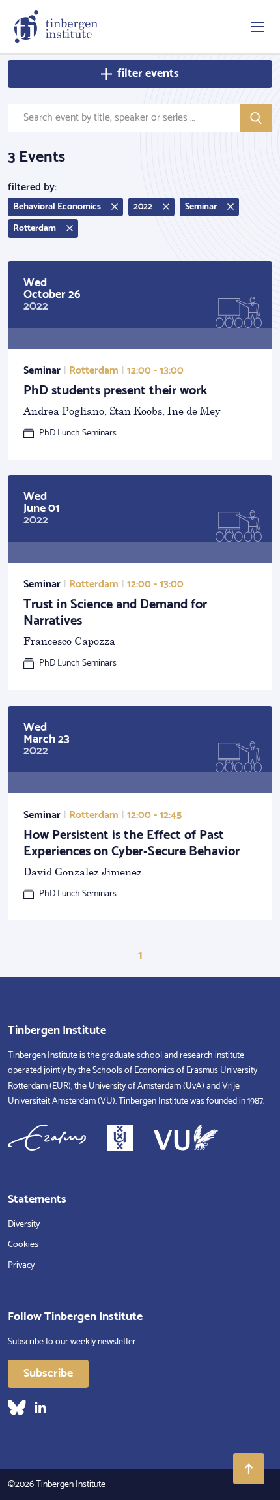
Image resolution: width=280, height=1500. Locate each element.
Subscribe (48, 1373)
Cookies (23, 1244)
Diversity (24, 1224)
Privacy (21, 1265)
